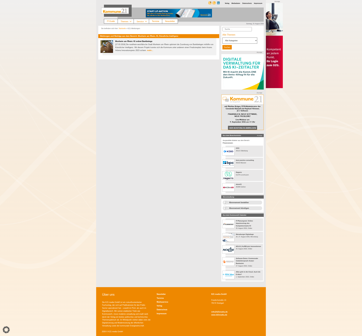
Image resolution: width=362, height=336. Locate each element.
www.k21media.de (219, 315)
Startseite (122, 28)
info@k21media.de (219, 312)
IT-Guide (111, 21)
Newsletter (170, 21)
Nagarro (239, 172)
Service (140, 21)
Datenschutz (162, 310)
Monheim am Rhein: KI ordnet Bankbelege (133, 41)
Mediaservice (162, 302)
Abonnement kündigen (239, 208)
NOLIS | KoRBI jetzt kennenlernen (248, 246)
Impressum (162, 313)
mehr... (150, 50)
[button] (6, 330)
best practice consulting (245, 160)
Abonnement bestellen (239, 202)
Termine (155, 21)
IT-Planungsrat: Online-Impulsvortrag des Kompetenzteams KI (244, 223)
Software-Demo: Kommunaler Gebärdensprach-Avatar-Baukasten (247, 261)
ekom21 (239, 184)
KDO (237, 148)
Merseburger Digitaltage (245, 234)
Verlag (159, 306)
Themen (124, 21)
